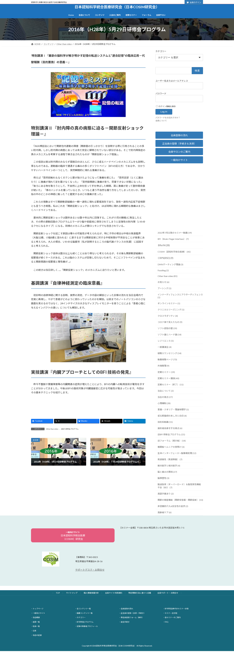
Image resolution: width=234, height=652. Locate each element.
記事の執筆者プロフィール (87, 626)
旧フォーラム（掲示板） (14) (172, 440)
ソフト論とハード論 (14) (169, 334)
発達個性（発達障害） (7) (170, 459)
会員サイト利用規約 (113, 593)
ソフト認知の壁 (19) (167, 328)
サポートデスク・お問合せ (90, 569)
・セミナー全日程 (170, 613)
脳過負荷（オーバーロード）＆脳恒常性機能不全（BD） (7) (179, 486)
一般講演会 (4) (164, 347)
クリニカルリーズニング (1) (171, 309)
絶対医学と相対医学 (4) (169, 465)
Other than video (52, 429)
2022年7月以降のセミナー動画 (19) (175, 232)
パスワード (160, 93)
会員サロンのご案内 (179, 151)
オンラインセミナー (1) (169, 303)
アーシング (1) (164, 288)
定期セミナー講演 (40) (168, 378)
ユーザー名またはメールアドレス (171, 80)
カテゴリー (160, 51)
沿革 (34, 631)
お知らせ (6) (163, 282)
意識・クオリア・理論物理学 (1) (173, 409)
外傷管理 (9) (163, 365)
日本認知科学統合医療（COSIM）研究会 (73, 535)
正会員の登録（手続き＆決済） (179, 143)
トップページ (38, 609)
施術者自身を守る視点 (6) (170, 428)
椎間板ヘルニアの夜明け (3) (171, 447)
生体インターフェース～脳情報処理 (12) (177, 453)
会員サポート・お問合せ (167, 593)
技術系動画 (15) (165, 422)
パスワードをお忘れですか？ (167, 117)
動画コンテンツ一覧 (85, 613)
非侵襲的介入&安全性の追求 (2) (173, 506)
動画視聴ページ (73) (167, 359)
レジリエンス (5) (166, 340)
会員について (161, 120)
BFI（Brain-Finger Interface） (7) (173, 239)
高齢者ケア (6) (164, 512)
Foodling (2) (163, 270)
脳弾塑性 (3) (163, 478)
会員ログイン (195, 2)
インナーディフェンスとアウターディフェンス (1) (180, 296)
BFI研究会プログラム (85, 622)
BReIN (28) (164, 245)
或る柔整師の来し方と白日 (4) (172, 415)
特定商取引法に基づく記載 (139, 593)
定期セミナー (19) (166, 372)
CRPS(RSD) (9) (165, 257)
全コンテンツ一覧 (84, 609)
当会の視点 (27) (165, 397)
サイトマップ (71, 593)
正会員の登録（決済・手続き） (133, 613)
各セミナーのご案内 (173, 617)
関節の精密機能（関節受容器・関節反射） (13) (180, 500)
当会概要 (36, 617)
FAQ (166, 622)
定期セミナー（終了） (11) (170, 384)
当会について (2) (166, 390)
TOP (58, 593)
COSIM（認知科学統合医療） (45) (174, 251)
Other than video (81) (167, 276)
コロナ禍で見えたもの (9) (170, 322)
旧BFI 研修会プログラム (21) (171, 434)
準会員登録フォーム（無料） (132, 617)
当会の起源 (37, 635)
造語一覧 (36, 622)
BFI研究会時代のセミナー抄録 (176, 609)
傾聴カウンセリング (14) (169, 353)
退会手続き (125, 622)
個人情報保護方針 (91, 593)
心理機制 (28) (164, 403)
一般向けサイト (179, 159)
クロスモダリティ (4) (168, 315)
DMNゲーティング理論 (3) (170, 264)
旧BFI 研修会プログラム (70, 429)
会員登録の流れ (179, 135)
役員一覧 (36, 626)
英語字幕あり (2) (166, 493)
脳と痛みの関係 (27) (167, 471)
